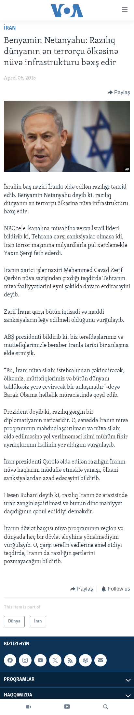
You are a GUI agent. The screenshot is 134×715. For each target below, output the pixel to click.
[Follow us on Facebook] (10, 660)
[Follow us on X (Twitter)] (55, 660)
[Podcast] (85, 660)
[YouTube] (67, 707)
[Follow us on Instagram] (25, 660)
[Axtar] (105, 707)
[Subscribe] (100, 660)
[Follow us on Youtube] (40, 660)
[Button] (119, 92)
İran (10, 28)
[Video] (28, 707)
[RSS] (70, 660)
